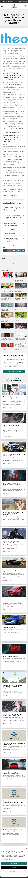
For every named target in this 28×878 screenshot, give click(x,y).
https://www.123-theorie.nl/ (10, 195)
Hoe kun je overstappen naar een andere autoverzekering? (13, 772)
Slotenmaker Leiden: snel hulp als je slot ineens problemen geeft (6, 299)
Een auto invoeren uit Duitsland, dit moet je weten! (14, 455)
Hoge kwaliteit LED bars (10, 656)
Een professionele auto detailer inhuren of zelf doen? (12, 599)
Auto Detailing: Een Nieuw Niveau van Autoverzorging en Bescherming (13, 513)
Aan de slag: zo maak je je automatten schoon (11, 426)
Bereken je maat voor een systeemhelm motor (11, 541)
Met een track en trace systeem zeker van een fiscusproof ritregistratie (12, 687)
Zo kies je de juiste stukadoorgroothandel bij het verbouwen (20, 290)
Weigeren (14, 867)
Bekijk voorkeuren (14, 871)
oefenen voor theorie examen (11, 84)
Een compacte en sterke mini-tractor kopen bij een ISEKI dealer (13, 801)
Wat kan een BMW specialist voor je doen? (14, 570)
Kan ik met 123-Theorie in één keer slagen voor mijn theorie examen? (14, 231)
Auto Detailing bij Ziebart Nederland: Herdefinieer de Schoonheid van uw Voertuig (12, 484)
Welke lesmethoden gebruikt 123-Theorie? (14, 224)
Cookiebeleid (13, 874)
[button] (26, 848)
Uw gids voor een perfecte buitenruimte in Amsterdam (20, 299)
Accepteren (14, 863)
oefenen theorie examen (8, 262)
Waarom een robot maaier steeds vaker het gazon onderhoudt (20, 319)
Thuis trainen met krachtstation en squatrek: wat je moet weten (7, 339)
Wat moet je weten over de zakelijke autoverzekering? (14, 743)
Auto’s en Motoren (14, 11)
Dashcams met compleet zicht (12, 829)
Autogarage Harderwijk (10, 627)
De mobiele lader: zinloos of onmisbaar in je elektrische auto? (13, 397)
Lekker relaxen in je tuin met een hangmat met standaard (21, 330)
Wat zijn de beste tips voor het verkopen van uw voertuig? (12, 715)
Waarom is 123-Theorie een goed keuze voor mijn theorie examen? (14, 208)
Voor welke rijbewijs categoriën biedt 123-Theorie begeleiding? (14, 240)
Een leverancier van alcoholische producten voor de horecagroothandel (7, 290)
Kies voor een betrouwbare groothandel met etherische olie (7, 309)
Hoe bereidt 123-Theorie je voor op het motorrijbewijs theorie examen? (14, 217)
